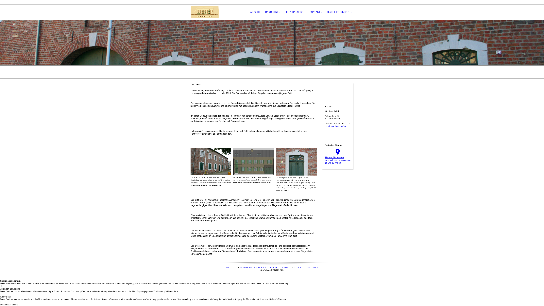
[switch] (1, 286)
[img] (205, 12)
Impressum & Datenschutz (253, 267)
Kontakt (315, 12)
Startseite (254, 12)
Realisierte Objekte (338, 12)
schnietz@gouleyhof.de (335, 126)
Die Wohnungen (294, 12)
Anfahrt (286, 267)
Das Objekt (271, 12)
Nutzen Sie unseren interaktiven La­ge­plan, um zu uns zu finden (337, 160)
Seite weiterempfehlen (306, 267)
